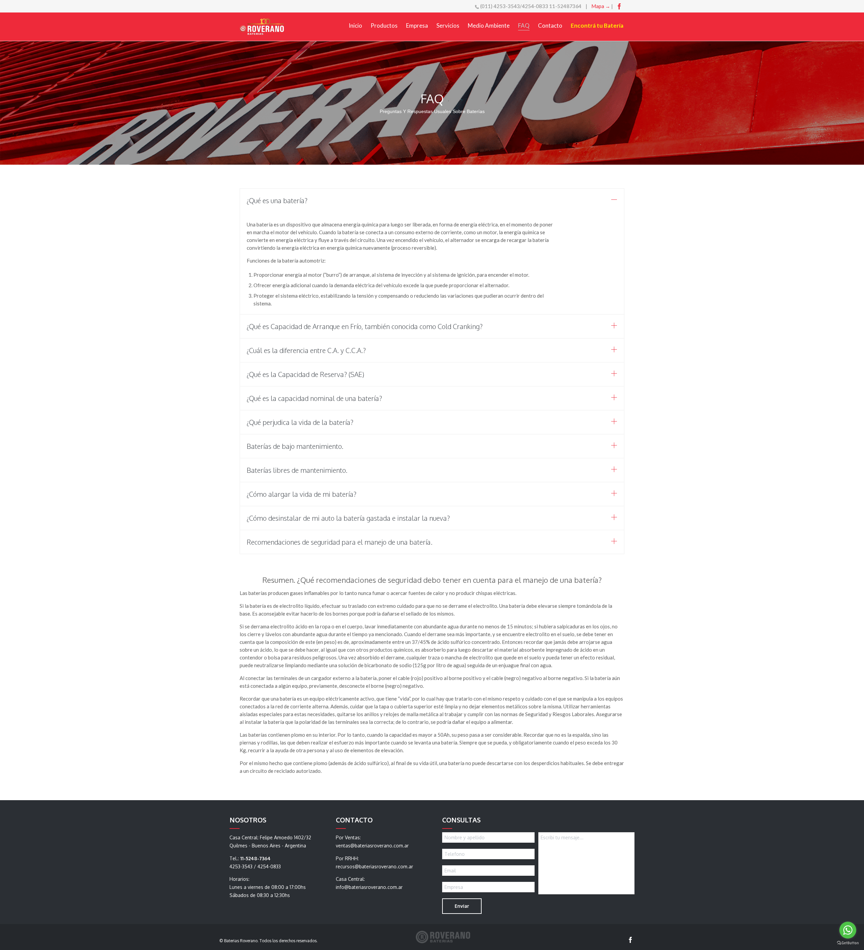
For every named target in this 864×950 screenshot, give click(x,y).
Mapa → (600, 6)
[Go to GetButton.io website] (848, 943)
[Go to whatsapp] (847, 930)
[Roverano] (262, 26)
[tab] (432, 200)
